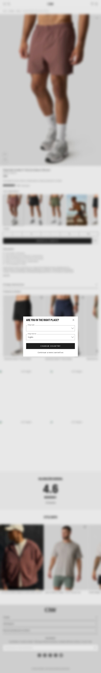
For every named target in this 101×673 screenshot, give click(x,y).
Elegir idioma (32, 334)
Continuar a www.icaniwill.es (50, 352)
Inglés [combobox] (30, 337)
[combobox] (50, 328)
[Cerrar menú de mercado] (73, 319)
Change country (50, 346)
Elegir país (31, 325)
